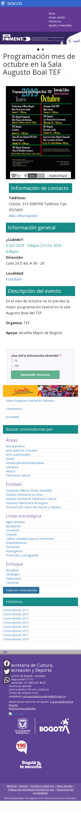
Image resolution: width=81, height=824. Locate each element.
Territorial (12, 582)
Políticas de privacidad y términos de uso (31, 789)
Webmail (12, 786)
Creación (11, 534)
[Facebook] (7, 663)
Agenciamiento (15, 522)
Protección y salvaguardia (22, 555)
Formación (13, 547)
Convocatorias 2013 (16, 627)
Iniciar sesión (57, 17)
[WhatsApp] (7, 679)
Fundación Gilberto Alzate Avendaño (29, 490)
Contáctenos (14, 409)
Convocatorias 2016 (16, 614)
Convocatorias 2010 (16, 639)
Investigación (14, 551)
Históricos (55, 21)
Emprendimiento (16, 543)
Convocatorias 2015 (16, 618)
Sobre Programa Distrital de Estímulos (30, 400)
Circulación (13, 530)
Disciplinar (12, 570)
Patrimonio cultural (18, 475)
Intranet (23, 786)
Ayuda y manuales (60, 25)
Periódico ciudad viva (42, 786)
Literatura (12, 467)
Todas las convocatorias (21, 590)
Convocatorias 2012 (16, 631)
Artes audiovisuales (18, 454)
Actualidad (12, 417)
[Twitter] (7, 671)
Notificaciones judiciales (22, 708)
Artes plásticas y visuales (21, 450)
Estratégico (13, 574)
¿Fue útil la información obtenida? (36, 355)
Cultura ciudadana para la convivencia (30, 538)
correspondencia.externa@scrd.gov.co (44, 696)
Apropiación (13, 526)
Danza (10, 459)
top (5, 651)
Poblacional (13, 578)
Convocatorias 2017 (16, 610)
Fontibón (13, 279)
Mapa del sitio (65, 786)
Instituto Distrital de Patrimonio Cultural (31, 499)
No (17, 365)
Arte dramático (15, 446)
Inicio (52, 13)
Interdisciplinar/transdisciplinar (25, 463)
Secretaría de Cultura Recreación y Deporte (33, 507)
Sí (16, 360)
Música (10, 471)
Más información (23, 215)
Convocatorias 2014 (16, 622)
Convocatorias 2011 (16, 635)
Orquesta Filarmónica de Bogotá (27, 503)
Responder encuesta (35, 375)
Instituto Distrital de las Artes (24, 494)
